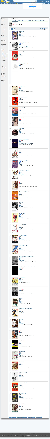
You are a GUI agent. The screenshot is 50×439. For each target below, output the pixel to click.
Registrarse (47, 1)
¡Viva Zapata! (21, 361)
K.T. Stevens (31, 293)
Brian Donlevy (31, 398)
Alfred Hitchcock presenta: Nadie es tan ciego (27, 287)
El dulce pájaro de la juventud (24, 191)
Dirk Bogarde (26, 47)
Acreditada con (42, 20)
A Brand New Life (22, 107)
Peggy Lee (25, 356)
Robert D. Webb (21, 312)
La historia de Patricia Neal (23, 42)
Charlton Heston (21, 335)
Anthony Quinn (25, 175)
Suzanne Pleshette (28, 186)
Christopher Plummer (28, 102)
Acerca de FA (3, 81)
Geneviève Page (33, 186)
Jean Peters (31, 367)
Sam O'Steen (21, 111)
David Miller (21, 67)
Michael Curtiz (21, 355)
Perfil (10, 20)
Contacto (3, 82)
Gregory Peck (21, 175)
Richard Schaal (21, 144)
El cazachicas (21, 31)
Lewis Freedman (30, 143)
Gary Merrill (30, 346)
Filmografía (14, 20)
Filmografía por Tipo (35, 20)
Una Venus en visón (22, 224)
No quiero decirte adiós (23, 382)
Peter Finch (26, 240)
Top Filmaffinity (4, 67)
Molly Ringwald (27, 36)
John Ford (20, 153)
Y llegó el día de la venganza (24, 170)
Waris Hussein (21, 55)
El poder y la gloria (22, 213)
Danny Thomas (21, 356)
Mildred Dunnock (13, 18)
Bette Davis (20, 409)
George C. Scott (30, 218)
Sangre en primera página (23, 245)
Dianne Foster (31, 335)
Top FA (2, 3)
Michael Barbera (31, 133)
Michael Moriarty (25, 123)
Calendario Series (10, 3)
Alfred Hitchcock (21, 272)
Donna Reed (21, 68)
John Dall (24, 409)
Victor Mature (21, 398)
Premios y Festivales (5, 75)
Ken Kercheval (31, 47)
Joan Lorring (28, 409)
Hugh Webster (26, 144)
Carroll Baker (21, 207)
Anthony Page (26, 46)
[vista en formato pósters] (14, 29)
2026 (19, 3)
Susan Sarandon (26, 91)
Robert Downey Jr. (22, 36)
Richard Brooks (21, 195)
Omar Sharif (30, 175)
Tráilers (15, 3)
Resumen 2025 (4, 77)
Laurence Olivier (21, 218)
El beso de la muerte (22, 393)
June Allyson (21, 346)
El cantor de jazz (22, 351)
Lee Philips (24, 282)
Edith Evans (30, 240)
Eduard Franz (30, 356)
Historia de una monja (23, 235)
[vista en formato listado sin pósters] (10, 29)
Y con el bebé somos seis (23, 51)
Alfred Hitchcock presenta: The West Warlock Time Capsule (29, 266)
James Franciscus (22, 186)
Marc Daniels (21, 217)
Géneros (29, 20)
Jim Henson (21, 143)
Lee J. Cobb (31, 165)
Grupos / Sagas (24, 20)
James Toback (21, 35)
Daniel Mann (21, 228)
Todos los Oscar (4, 76)
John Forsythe (26, 324)
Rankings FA (6, 3)
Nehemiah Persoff (32, 261)
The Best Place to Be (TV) (23, 63)
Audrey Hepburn (21, 240)
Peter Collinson (21, 101)
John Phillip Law (34, 102)
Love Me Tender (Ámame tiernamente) (25, 308)
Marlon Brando (21, 367)
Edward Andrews (26, 165)
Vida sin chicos (21, 117)
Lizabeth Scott (26, 335)
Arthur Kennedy (25, 346)
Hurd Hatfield (21, 293)
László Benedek (21, 376)
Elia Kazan (20, 302)
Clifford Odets (21, 249)
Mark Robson (21, 281)
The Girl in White (22, 340)
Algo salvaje (21, 202)
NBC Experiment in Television (24, 139)
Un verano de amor (22, 86)
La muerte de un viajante (23, 160)
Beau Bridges (21, 91)
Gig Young (31, 250)
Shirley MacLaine (31, 324)
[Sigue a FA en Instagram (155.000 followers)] (48, 3)
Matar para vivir (21, 128)
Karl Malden (25, 303)
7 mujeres (20, 149)
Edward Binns (31, 144)
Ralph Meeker (25, 207)
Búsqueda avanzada (33, 2)
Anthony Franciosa (26, 250)
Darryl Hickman (27, 261)
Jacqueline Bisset (21, 102)
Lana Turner (21, 282)
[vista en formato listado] (12, 29)
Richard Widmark (26, 398)
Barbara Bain (21, 123)
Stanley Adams (21, 165)
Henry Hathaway (21, 397)
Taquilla (3, 50)
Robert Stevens (21, 260)
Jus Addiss (20, 270)
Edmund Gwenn (21, 324)
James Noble (31, 91)
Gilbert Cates (21, 90)
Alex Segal (20, 164)
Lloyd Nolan (28, 282)
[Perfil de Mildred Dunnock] (10, 24)
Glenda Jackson (21, 47)
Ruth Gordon (26, 133)
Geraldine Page (21, 133)
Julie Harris (26, 218)
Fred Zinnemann (21, 174)
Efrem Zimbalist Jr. (26, 68)
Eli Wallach (29, 303)
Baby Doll (20, 298)
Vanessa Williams (32, 36)
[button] (48, 18)
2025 (17, 3)
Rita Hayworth (21, 250)
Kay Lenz (30, 123)
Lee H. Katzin (21, 132)
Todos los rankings (4, 45)
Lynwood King (25, 143)
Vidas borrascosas (22, 277)
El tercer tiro (21, 319)
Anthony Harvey (21, 46)
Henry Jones (26, 272)
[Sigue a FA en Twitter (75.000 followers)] (47, 3)
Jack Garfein (21, 206)
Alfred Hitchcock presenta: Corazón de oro (26, 256)
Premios (22, 3)
